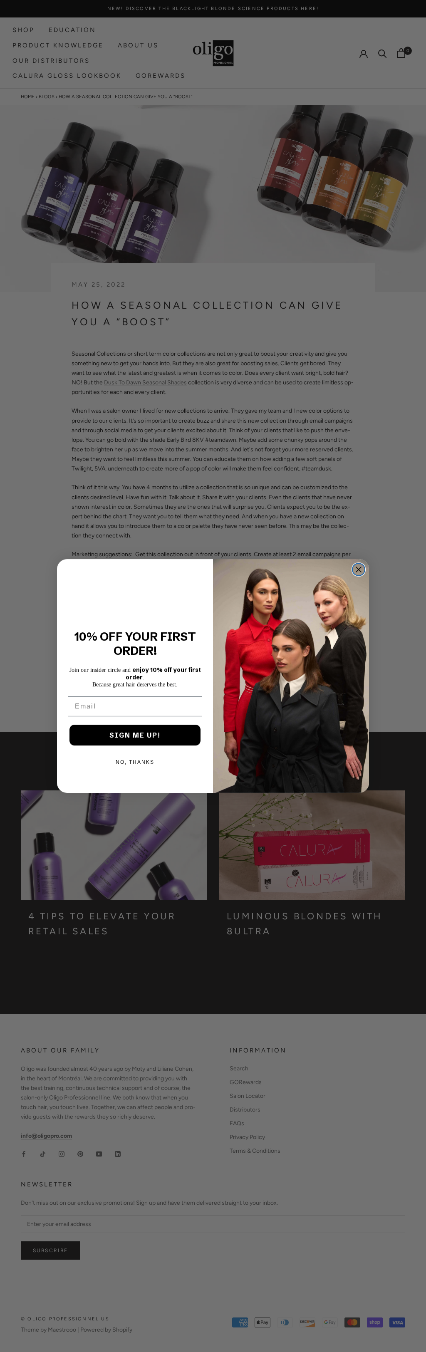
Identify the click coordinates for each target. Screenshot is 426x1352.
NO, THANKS (135, 762)
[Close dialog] (358, 569)
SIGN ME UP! (135, 735)
